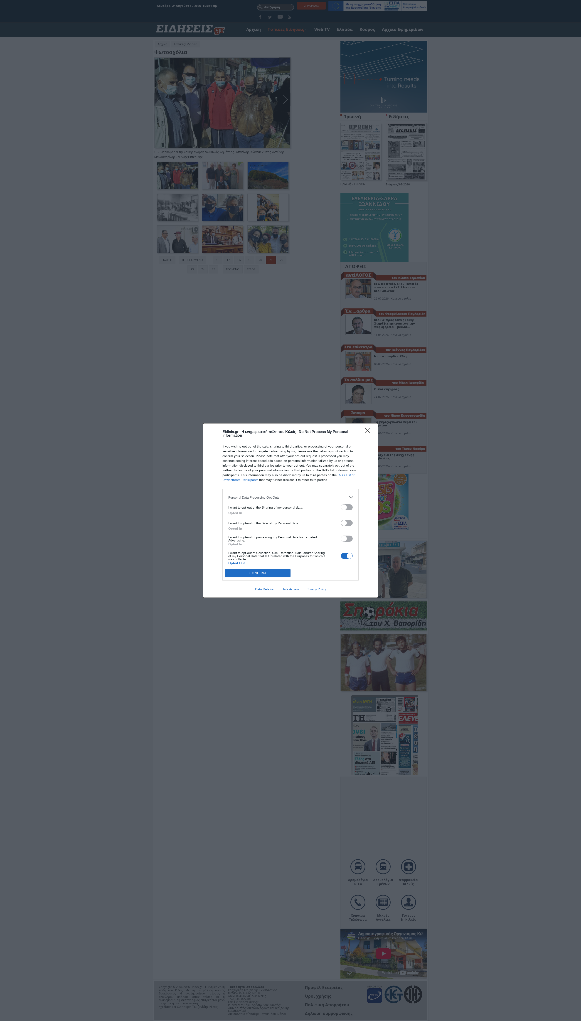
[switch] (347, 507)
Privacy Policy (316, 589)
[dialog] (290, 510)
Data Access (290, 589)
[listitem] (290, 497)
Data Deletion (265, 589)
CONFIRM (257, 573)
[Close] (369, 432)
